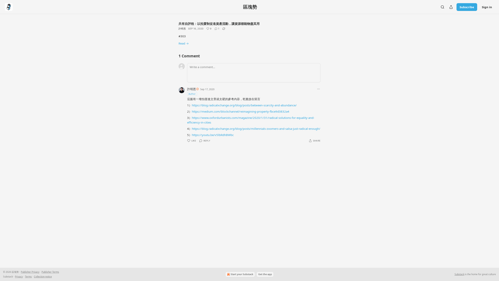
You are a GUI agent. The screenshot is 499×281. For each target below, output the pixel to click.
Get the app (265, 274)
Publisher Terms (50, 272)
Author (192, 93)
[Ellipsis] (318, 89)
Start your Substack (242, 274)
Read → (184, 43)
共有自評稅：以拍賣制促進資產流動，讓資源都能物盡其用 (219, 24)
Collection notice (43, 276)
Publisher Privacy (30, 272)
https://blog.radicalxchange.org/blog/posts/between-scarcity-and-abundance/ (244, 105)
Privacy (19, 276)
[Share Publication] (451, 7)
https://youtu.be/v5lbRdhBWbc (213, 135)
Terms (28, 276)
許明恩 (182, 28)
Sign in (487, 7)
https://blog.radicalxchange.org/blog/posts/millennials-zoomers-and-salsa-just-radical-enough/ (256, 129)
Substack (459, 274)
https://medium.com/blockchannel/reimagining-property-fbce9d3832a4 (240, 111)
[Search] (442, 7)
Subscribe (467, 7)
